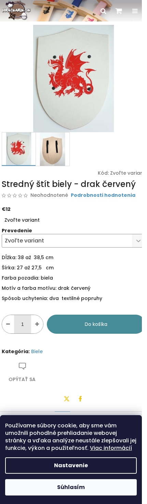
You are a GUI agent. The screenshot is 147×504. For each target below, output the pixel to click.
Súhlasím (71, 487)
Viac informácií (111, 448)
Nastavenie (71, 465)
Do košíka (96, 324)
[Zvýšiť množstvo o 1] (37, 324)
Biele (37, 351)
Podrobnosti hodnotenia (103, 195)
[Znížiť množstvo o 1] (8, 324)
